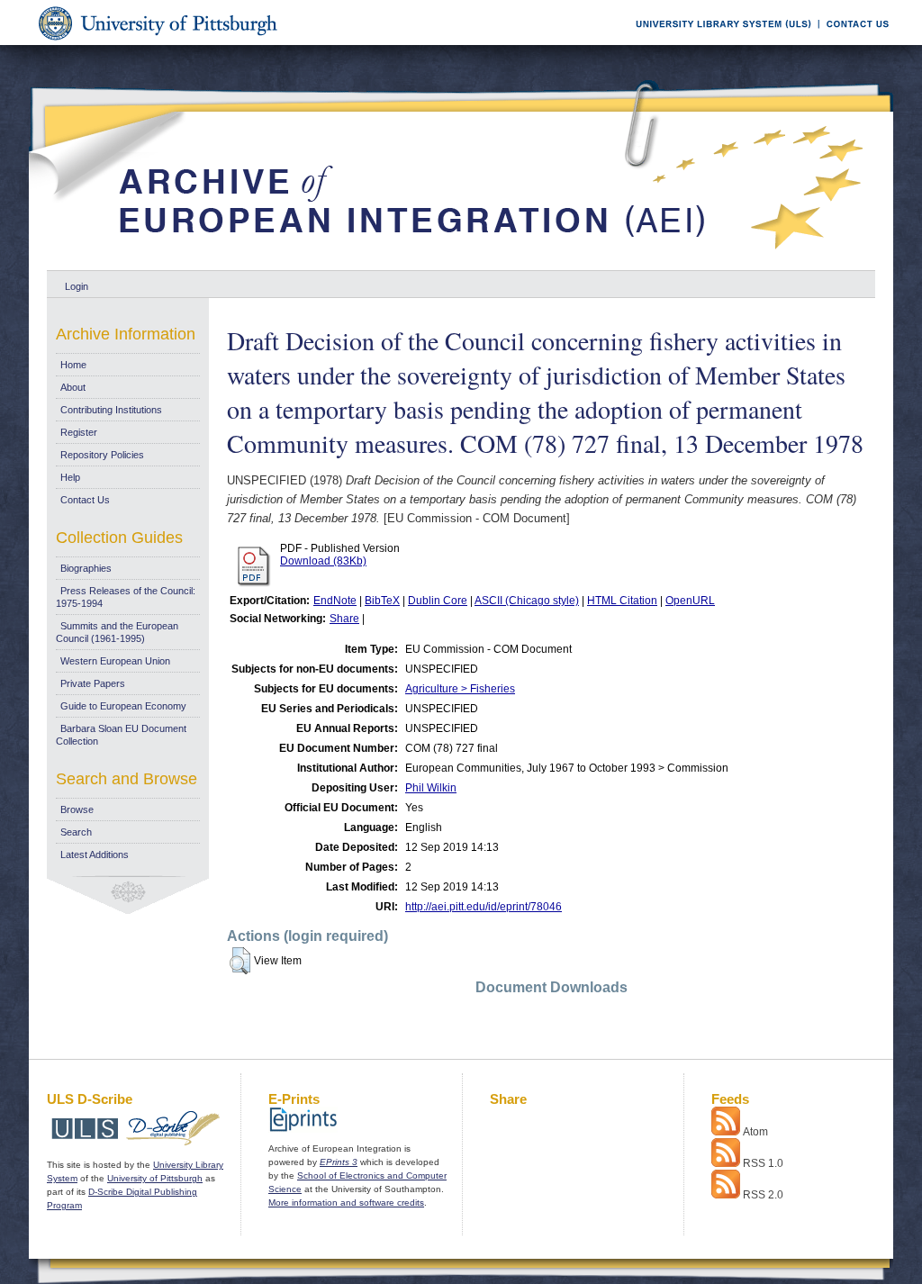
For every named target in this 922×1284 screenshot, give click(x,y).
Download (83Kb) (323, 561)
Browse (77, 809)
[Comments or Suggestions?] (853, 42)
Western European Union (115, 661)
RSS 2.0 (763, 1195)
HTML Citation (622, 600)
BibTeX (382, 600)
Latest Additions (94, 854)
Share (344, 618)
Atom (755, 1132)
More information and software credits (346, 1202)
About (73, 387)
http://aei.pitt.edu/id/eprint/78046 (483, 906)
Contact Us (85, 499)
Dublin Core (437, 600)
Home (73, 364)
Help (70, 477)
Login (76, 286)
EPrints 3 (338, 1162)
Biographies (86, 568)
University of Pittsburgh (155, 1178)
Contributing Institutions (111, 409)
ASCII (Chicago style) (527, 600)
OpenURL (690, 600)
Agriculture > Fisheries (460, 689)
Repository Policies (102, 454)
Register (78, 432)
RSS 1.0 (763, 1163)
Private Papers (92, 683)
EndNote (335, 600)
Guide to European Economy (123, 706)
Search (76, 832)
